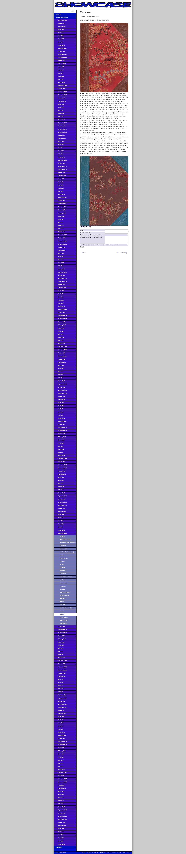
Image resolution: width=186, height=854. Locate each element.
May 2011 (58, 185)
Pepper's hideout (64, 595)
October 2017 (59, 425)
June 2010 (59, 151)
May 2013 (58, 260)
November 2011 (60, 204)
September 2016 (60, 384)
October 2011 (59, 201)
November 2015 (60, 350)
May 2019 (58, 484)
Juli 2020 (58, 527)
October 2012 (59, 238)
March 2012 (59, 216)
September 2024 (60, 773)
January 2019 (59, 471)
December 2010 (60, 170)
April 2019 (59, 481)
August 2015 (59, 344)
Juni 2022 (58, 689)
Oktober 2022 (59, 701)
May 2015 (58, 335)
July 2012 (58, 229)
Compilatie (63, 586)
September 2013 (60, 272)
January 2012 (59, 210)
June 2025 (59, 801)
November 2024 (60, 779)
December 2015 (60, 356)
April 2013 (59, 257)
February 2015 (60, 325)
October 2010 (59, 164)
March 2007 (59, 30)
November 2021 (60, 667)
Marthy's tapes (64, 620)
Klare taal (62, 567)
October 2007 (59, 52)
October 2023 (59, 739)
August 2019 (59, 493)
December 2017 (60, 431)
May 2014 (58, 297)
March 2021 (59, 642)
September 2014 (60, 310)
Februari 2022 (60, 677)
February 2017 (60, 400)
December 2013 (60, 282)
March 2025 (59, 792)
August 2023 (59, 733)
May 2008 (58, 73)
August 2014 (59, 307)
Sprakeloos (63, 580)
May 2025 (58, 798)
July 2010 (58, 154)
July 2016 (58, 378)
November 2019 (60, 503)
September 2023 (60, 736)
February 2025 (60, 789)
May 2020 (58, 521)
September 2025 (60, 810)
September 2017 (60, 422)
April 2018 (59, 443)
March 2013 (59, 254)
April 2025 (59, 795)
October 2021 (59, 664)
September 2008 (60, 86)
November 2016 (60, 391)
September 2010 (60, 161)
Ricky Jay (62, 561)
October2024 (59, 776)
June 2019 (59, 487)
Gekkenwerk (63, 623)
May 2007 (58, 36)
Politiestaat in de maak (66, 576)
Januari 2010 (59, 136)
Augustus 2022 (60, 695)
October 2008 (59, 89)
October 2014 (59, 313)
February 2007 (60, 27)
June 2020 (59, 524)
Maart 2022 (59, 680)
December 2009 (60, 133)
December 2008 (60, 95)
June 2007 (59, 39)
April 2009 (59, 108)
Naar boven (126, 852)
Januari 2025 (59, 785)
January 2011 (59, 173)
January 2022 (59, 674)
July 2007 (58, 42)
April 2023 (59, 720)
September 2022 (60, 698)
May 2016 (58, 372)
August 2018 (59, 456)
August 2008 (59, 83)
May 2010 (58, 148)
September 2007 (60, 49)
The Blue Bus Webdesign (107, 852)
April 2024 (59, 757)
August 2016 (59, 381)
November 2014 (60, 316)
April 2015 (59, 332)
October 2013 (59, 276)
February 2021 (60, 639)
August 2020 (59, 530)
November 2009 (60, 129)
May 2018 (58, 447)
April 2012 (59, 220)
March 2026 (59, 829)
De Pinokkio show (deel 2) (67, 552)
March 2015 (59, 328)
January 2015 (59, 322)
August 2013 (59, 269)
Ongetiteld (62, 604)
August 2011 (59, 195)
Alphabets (58, 848)
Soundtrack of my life (61, 18)
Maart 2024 (59, 754)
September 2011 (60, 198)
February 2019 (60, 475)
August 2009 (59, 120)
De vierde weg (64, 617)
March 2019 (59, 478)
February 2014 (60, 288)
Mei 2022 (58, 686)
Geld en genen (64, 558)
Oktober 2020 (59, 627)
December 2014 (60, 319)
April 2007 (59, 33)
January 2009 (59, 98)
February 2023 (60, 714)
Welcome (57, 14)
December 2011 (60, 207)
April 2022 (59, 683)
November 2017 (60, 428)
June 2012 (59, 226)
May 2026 (58, 835)
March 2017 (59, 403)
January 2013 (59, 248)
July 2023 (58, 729)
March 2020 (59, 515)
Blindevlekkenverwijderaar (67, 608)
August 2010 (59, 157)
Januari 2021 (59, 636)
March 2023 (59, 717)
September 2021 (60, 661)
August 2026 (59, 845)
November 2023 (60, 742)
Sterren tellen (63, 583)
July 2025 (58, 804)
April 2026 (59, 832)
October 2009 (59, 126)
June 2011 (59, 189)
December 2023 (60, 745)
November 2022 (60, 705)
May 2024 (58, 761)
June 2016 (59, 375)
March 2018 (59, 440)
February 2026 (60, 826)
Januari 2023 (59, 711)
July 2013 (58, 266)
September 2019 (60, 496)
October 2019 (59, 499)
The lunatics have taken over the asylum (68, 543)
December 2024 (60, 782)
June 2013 (59, 263)
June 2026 (59, 838)
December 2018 (60, 468)
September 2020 (60, 534)
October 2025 (59, 813)
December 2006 (60, 21)
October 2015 (59, 353)
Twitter (119, 852)
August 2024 (59, 770)
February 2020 (60, 512)
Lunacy (62, 601)
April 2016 (59, 369)
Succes (62, 611)
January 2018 (59, 434)
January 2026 (59, 823)
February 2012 (60, 213)
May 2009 (58, 111)
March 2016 (59, 366)
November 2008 (60, 92)
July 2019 (58, 490)
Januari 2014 (59, 285)
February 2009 (60, 101)
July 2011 (58, 192)
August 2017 (59, 419)
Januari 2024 (59, 748)
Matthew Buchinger (65, 592)
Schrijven (62, 536)
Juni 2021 (58, 652)
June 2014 (59, 300)
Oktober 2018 (59, 462)
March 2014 (59, 291)
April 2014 (59, 294)
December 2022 (60, 708)
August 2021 (59, 658)
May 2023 (58, 723)
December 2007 (60, 58)
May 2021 (58, 649)
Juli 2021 (58, 655)
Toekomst (62, 589)
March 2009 (59, 105)
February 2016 (60, 363)
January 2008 (59, 61)
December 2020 (60, 633)
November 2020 (60, 630)
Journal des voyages (65, 539)
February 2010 (60, 139)
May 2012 (58, 223)
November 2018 (60, 465)
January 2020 (59, 509)
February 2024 (60, 751)
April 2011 (58, 182)
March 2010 (59, 142)
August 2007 (59, 45)
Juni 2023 (58, 726)
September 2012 (60, 235)
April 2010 (59, 145)
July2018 (58, 453)
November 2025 (60, 817)
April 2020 (59, 518)
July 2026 (58, 841)
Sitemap (89, 852)
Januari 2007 (59, 24)
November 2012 (60, 241)
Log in (96, 852)
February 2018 (60, 437)
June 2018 (59, 450)
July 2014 (58, 304)
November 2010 (60, 167)
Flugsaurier (63, 598)
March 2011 (59, 179)
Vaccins (62, 555)
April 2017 (59, 406)
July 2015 (58, 341)
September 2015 (60, 347)
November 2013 (60, 279)
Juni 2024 (58, 764)
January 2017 (59, 397)
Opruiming (62, 570)
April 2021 (59, 646)
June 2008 (59, 77)
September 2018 (60, 459)
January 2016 (59, 360)
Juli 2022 (58, 692)
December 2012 (60, 244)
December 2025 (60, 820)
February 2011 (60, 176)
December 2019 (60, 506)
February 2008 (60, 64)
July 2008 (58, 80)
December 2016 (60, 394)
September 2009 (60, 123)
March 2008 (59, 67)
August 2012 (59, 232)
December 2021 (60, 670)
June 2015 (59, 338)
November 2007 (60, 55)
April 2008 (59, 70)
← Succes (83, 253)
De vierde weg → (122, 253)
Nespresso (63, 545)
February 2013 (60, 251)
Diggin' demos (64, 549)
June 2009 (59, 114)
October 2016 (59, 387)
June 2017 (59, 412)
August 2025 (59, 807)
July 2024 (58, 767)
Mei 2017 (58, 409)
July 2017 (58, 415)
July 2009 (58, 117)
